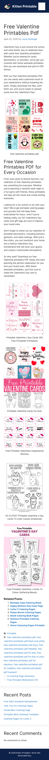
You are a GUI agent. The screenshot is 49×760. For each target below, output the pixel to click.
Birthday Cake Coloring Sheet (25, 603)
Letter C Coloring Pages (22, 609)
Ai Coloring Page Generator (21, 676)
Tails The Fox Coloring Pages (18, 706)
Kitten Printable (24, 6)
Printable (11, 633)
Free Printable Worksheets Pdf (22, 680)
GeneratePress (24, 755)
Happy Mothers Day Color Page (26, 606)
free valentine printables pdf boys (21, 645)
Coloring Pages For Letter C (18, 718)
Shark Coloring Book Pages (24, 615)
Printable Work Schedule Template (21, 714)
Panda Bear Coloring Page (17, 710)
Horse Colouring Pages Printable (27, 625)
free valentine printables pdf (21, 637)
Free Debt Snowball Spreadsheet (20, 701)
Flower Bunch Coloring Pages (25, 612)
